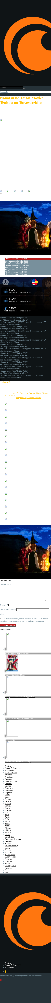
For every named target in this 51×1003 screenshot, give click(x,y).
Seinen (7, 848)
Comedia (8, 784)
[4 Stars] (24, 191)
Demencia (9, 788)
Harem (7, 808)
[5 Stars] (32, 191)
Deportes (8, 792)
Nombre (4, 605)
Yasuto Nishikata (34, 398)
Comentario (5, 584)
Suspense (8, 859)
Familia (8, 804)
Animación (9, 770)
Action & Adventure (13, 768)
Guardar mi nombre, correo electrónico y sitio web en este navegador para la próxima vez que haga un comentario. (24, 620)
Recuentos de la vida (13, 839)
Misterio (8, 828)
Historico (8, 810)
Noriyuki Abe (21, 398)
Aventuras (24, 393)
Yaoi (7, 870)
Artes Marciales (11, 773)
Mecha (7, 824)
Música (8, 830)
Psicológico (9, 837)
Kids (7, 819)
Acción (16, 393)
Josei (7, 815)
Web (2, 614)
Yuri (6, 872)
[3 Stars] (17, 191)
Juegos (7, 817)
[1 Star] (3, 191)
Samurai (8, 843)
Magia (38, 393)
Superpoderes (10, 857)
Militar (7, 826)
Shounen (45, 393)
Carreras (8, 779)
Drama (7, 795)
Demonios (9, 790)
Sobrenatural (10, 395)
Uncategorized (10, 866)
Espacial (8, 801)
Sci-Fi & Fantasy (11, 846)
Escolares (8, 799)
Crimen (8, 786)
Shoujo (8, 850)
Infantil (8, 812)
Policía (7, 835)
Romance (8, 841)
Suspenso (8, 861)
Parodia (8, 832)
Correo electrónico (8, 609)
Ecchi (7, 797)
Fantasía (32, 393)
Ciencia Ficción (11, 781)
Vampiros (8, 868)
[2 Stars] (10, 191)
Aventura (8, 775)
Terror (7, 863)
